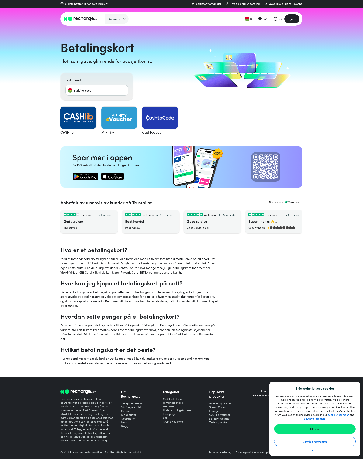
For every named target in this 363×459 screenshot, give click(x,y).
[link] (85, 176)
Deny (315, 451)
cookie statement (338, 414)
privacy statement (315, 418)
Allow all (315, 429)
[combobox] (96, 90)
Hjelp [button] (292, 19)
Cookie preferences (315, 441)
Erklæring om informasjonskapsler (253, 452)
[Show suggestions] (124, 90)
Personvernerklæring (220, 452)
